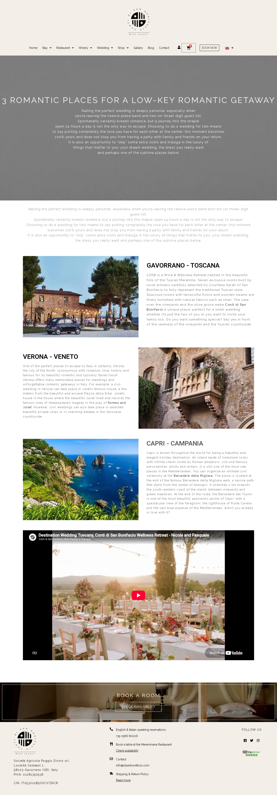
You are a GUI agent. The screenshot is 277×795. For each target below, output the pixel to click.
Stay (45, 47)
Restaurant (63, 47)
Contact (164, 47)
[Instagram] (258, 740)
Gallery (138, 47)
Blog (151, 47)
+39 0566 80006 (127, 736)
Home (33, 47)
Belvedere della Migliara (193, 475)
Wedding (103, 47)
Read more (123, 780)
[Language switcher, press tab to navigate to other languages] (229, 47)
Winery (83, 47)
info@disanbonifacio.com (132, 765)
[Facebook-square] (245, 740)
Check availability (127, 750)
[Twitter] (251, 740)
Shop (121, 47)
